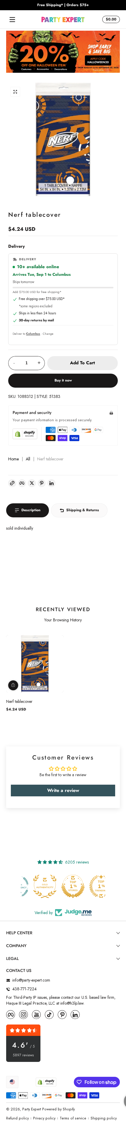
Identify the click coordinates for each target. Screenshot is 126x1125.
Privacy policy (44, 1118)
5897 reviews (23, 1055)
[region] (63, 5)
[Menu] (12, 19)
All (28, 459)
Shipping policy (104, 1118)
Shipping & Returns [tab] (82, 510)
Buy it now (63, 380)
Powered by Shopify (58, 1109)
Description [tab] (30, 510)
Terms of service (73, 1118)
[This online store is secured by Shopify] (25, 434)
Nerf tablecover (19, 701)
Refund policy (17, 1118)
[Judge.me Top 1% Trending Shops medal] (91, 886)
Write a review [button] (63, 790)
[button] (110, 19)
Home (13, 459)
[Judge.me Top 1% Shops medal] (63, 886)
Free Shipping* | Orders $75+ (63, 5)
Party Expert (31, 1109)
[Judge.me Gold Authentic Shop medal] (35, 886)
